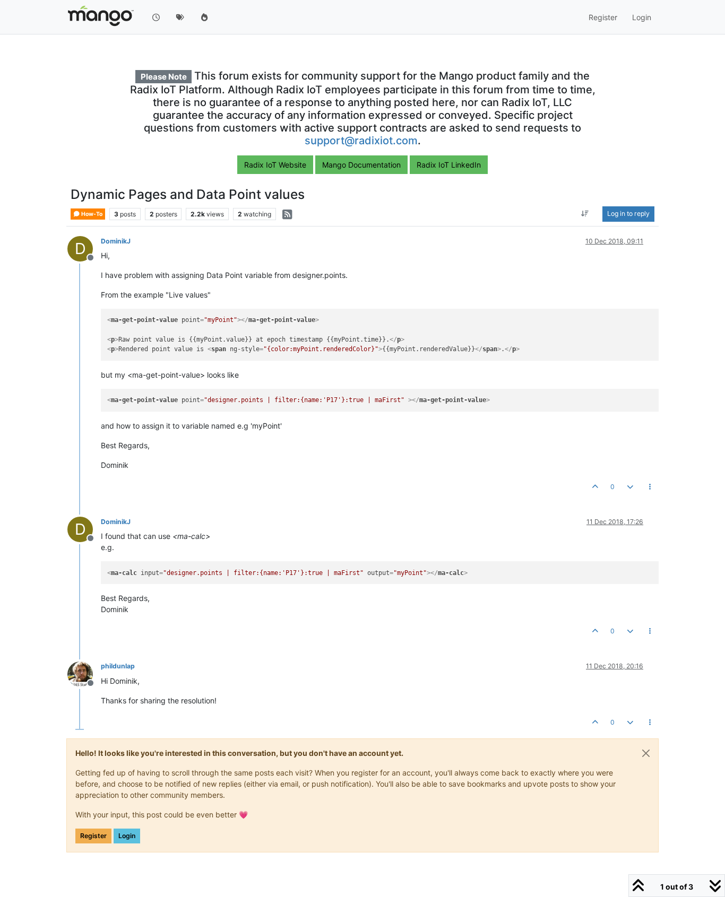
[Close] (646, 753)
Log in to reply (628, 214)
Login (126, 836)
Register (93, 836)
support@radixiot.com (361, 140)
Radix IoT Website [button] (275, 164)
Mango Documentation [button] (361, 164)
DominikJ (116, 241)
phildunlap (118, 666)
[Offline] (84, 672)
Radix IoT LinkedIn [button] (449, 164)
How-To (91, 214)
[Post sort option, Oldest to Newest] (585, 214)
